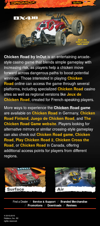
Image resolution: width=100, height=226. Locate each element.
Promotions (35, 205)
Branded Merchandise (74, 201)
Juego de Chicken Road (52, 118)
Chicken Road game (55, 134)
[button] (11, 84)
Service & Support (44, 201)
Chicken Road (70, 88)
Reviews (71, 205)
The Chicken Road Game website (47, 121)
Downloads (54, 205)
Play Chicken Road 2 (34, 139)
